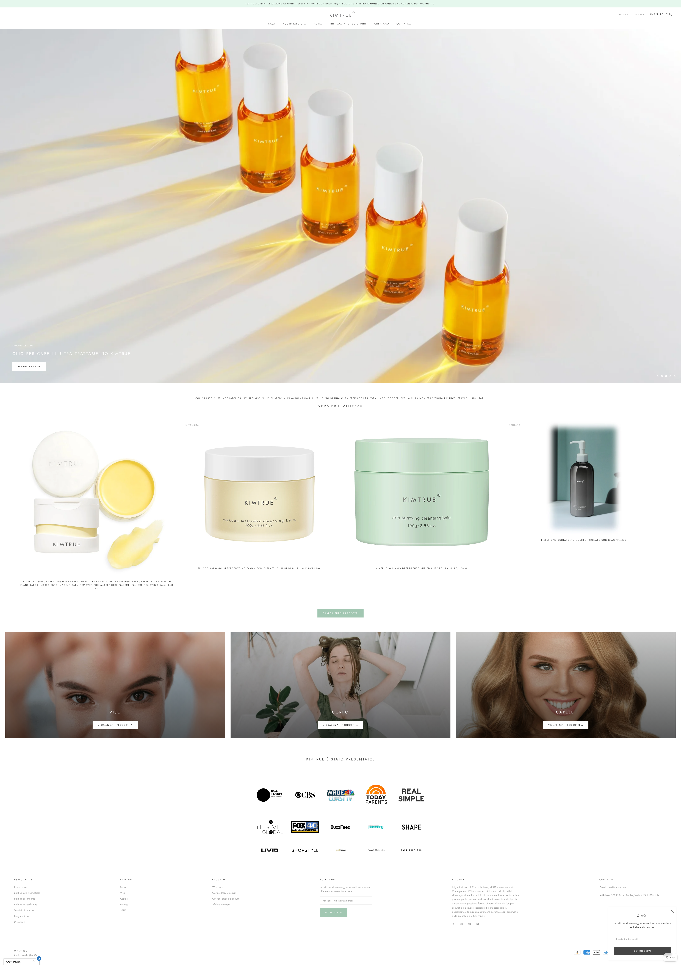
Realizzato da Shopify (25, 955)
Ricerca (639, 14)
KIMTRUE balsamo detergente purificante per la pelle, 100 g (421, 568)
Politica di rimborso (24, 898)
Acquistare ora (294, 24)
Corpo (123, 887)
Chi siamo (381, 24)
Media (318, 24)
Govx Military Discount (224, 893)
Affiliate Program (221, 904)
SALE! (123, 910)
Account (624, 14)
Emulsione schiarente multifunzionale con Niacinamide (584, 540)
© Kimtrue (20, 950)
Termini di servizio (24, 910)
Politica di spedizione (25, 904)
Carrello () (659, 14)
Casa (271, 24)
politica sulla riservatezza (27, 893)
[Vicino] (672, 911)
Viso (122, 893)
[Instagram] (461, 924)
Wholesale (217, 887)
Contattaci (405, 24)
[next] (670, 504)
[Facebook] (453, 924)
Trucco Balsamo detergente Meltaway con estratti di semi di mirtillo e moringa (259, 568)
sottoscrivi (642, 951)
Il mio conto (20, 887)
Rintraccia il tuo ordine (348, 24)
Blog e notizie (21, 916)
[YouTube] (478, 924)
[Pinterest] (469, 924)
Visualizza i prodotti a (115, 725)
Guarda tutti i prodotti (340, 613)
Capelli (124, 898)
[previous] (11, 504)
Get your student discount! (226, 898)
